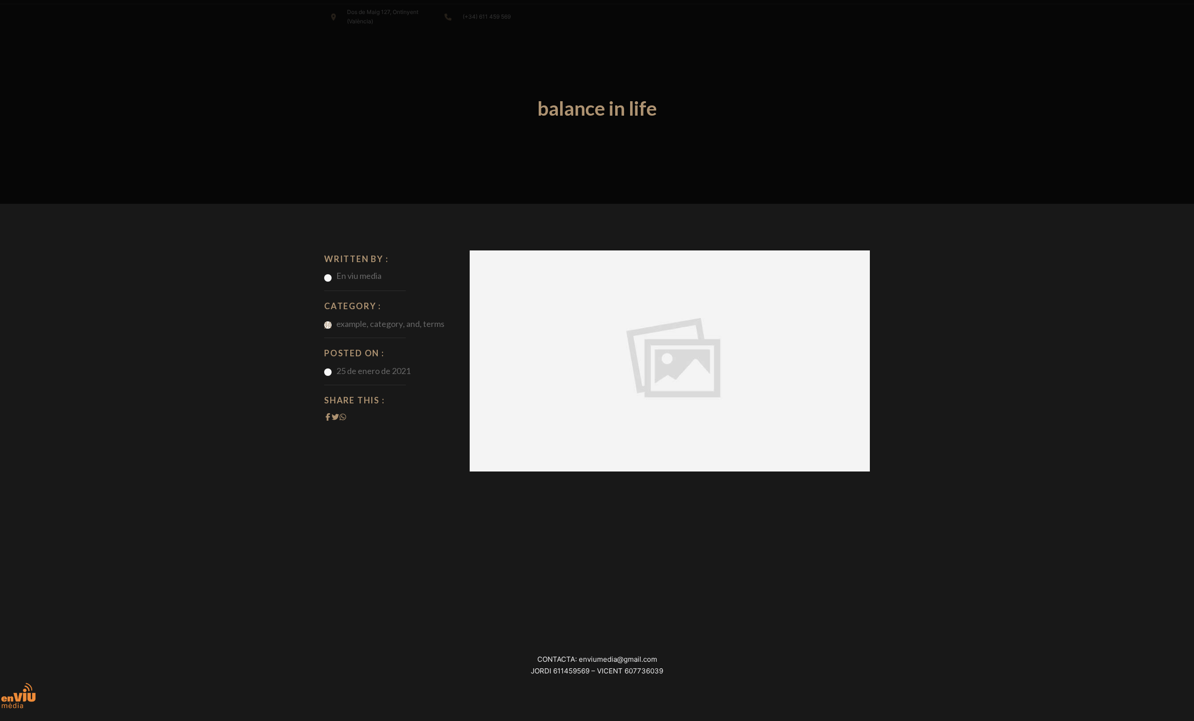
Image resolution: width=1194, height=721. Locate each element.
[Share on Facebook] (328, 417)
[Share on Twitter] (335, 417)
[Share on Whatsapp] (343, 417)
